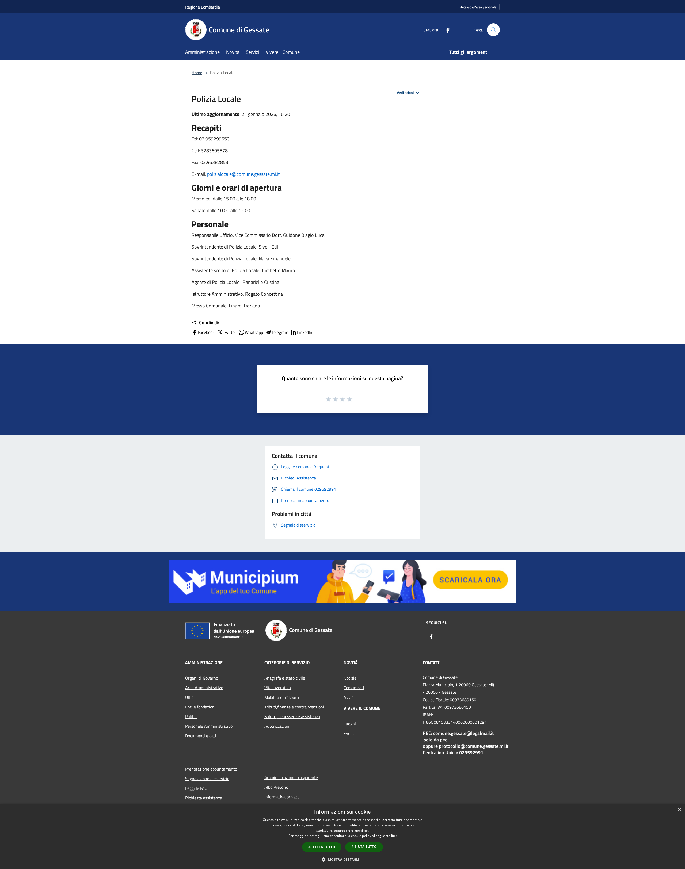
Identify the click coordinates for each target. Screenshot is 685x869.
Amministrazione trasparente (291, 777)
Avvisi (349, 697)
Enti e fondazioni (200, 707)
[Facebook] (445, 29)
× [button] (679, 810)
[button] (342, 859)
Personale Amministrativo (209, 726)
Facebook (206, 332)
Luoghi (350, 724)
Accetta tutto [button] (321, 847)
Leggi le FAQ (196, 788)
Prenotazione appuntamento (211, 769)
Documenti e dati (200, 736)
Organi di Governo (201, 678)
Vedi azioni (405, 93)
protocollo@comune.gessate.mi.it (473, 746)
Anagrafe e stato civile (284, 678)
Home (197, 72)
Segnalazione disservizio (207, 778)
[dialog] (342, 836)
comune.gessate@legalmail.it (463, 733)
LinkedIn (304, 332)
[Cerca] (493, 29)
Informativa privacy (282, 797)
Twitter (229, 332)
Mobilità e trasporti (281, 697)
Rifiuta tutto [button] (364, 846)
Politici (191, 716)
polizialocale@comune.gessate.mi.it (243, 174)
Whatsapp (254, 332)
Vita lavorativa (277, 687)
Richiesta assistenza (203, 798)
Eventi (349, 733)
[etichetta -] (350, 398)
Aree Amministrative (204, 687)
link (394, 835)
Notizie (350, 678)
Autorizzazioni (277, 726)
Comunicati (354, 687)
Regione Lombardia (202, 7)
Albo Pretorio (276, 787)
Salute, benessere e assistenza (292, 716)
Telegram (280, 332)
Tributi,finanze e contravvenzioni (294, 707)
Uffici (190, 697)
